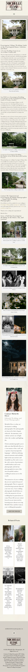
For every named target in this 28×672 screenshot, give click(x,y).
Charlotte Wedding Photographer (17, 655)
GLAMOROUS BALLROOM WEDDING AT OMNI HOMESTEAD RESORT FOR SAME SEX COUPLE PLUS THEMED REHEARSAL (8, 597)
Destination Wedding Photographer (11, 654)
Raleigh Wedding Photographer (9, 657)
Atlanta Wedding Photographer (17, 659)
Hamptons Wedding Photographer (14, 667)
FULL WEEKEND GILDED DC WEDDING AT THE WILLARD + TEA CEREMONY (8, 552)
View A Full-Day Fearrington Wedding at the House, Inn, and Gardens (12, 217)
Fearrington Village (5, 205)
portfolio (3, 208)
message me (16, 205)
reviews (22, 206)
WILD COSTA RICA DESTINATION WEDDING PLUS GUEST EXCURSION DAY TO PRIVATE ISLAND (20, 552)
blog (9, 208)
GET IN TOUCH (14, 511)
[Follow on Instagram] (14, 633)
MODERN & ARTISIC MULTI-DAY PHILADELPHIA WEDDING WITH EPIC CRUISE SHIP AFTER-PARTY (20, 597)
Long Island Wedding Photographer (17, 665)
